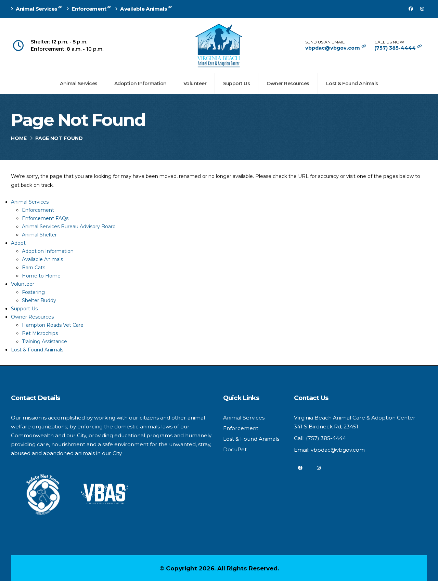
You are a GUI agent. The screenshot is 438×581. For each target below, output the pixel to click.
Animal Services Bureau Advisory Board (69, 226)
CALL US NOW (389, 42)
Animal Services (37, 8)
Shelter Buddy (39, 300)
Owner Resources (288, 83)
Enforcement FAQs (45, 218)
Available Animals (144, 8)
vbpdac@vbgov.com (333, 48)
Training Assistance (44, 341)
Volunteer (195, 83)
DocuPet (235, 449)
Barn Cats (33, 267)
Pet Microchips (40, 333)
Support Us (236, 83)
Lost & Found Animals (352, 83)
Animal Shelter (39, 235)
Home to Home (41, 276)
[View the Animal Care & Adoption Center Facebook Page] (410, 9)
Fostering (33, 292)
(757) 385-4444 (395, 48)
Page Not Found (78, 120)
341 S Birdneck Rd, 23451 (326, 426)
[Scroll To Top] (426, 573)
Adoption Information (140, 83)
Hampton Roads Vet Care (52, 325)
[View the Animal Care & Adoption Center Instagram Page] (422, 9)
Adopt (18, 243)
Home (19, 138)
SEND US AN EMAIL (325, 42)
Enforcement (88, 8)
